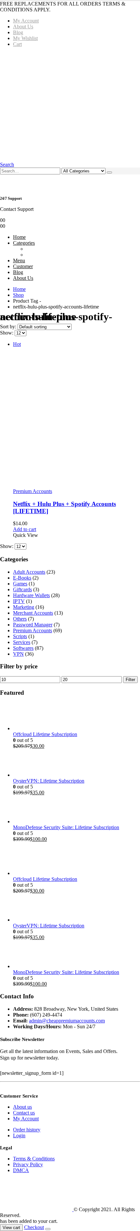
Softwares (23, 648)
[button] (7, 164)
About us (22, 1107)
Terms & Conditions (34, 1158)
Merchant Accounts (33, 613)
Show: (7, 332)
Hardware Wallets (31, 595)
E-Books (22, 578)
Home (19, 237)
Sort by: (9, 326)
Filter (130, 679)
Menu (19, 260)
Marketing (23, 607)
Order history (26, 1129)
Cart (17, 44)
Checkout (34, 1227)
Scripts (20, 636)
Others (20, 619)
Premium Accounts (32, 491)
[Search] (109, 172)
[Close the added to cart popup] (47, 1229)
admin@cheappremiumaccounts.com (67, 1020)
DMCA (21, 1170)
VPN (18, 654)
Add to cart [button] (24, 529)
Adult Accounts (29, 572)
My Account (26, 20)
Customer (23, 266)
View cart (11, 1227)
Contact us (24, 1112)
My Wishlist (25, 38)
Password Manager (32, 624)
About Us (23, 26)
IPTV (19, 601)
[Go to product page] (76, 717)
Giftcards (22, 589)
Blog (18, 32)
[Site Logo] (37, 1209)
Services (21, 642)
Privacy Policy (28, 1164)
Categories (24, 243)
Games (20, 583)
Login (19, 1135)
